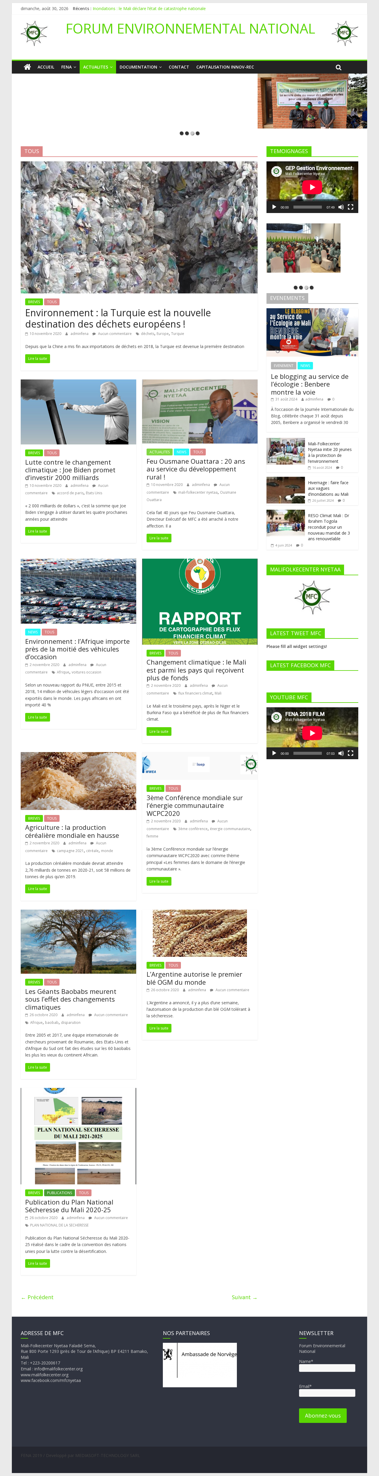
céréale (92, 850)
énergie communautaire (230, 828)
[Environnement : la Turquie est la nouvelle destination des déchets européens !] (139, 165)
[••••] (189, 100)
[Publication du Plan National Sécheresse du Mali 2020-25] (78, 1091)
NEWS (181, 452)
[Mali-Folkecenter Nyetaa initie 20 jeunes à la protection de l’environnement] (285, 441)
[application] (312, 187)
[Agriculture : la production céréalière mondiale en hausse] (78, 755)
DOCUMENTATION (138, 67)
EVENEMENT (283, 365)
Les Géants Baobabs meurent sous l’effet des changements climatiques (70, 999)
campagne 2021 (70, 850)
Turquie (177, 333)
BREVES (34, 301)
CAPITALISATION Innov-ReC (225, 67)
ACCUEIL (46, 67)
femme (152, 836)
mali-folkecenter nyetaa (198, 492)
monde (107, 850)
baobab (52, 1022)
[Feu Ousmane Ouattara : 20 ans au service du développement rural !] (200, 383)
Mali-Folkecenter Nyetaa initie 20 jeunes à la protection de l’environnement (330, 452)
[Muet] (341, 207)
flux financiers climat (195, 693)
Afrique (63, 672)
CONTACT (179, 67)
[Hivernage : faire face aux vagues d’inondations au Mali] (285, 480)
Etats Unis (94, 492)
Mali (218, 693)
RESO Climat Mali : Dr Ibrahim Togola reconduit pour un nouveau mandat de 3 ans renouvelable (329, 527)
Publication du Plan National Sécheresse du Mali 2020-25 (69, 1205)
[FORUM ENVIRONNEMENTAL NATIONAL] (27, 67)
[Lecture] (274, 207)
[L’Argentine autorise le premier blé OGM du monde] (200, 913)
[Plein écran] (351, 207)
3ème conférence (193, 828)
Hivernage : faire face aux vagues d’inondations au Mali (328, 488)
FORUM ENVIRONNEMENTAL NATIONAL (190, 28)
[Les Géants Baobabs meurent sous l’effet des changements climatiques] (78, 913)
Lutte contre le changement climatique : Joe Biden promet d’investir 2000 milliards (70, 469)
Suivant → (245, 1297)
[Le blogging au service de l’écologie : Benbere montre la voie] (312, 311)
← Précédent (37, 1297)
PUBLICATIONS (59, 1192)
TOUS (52, 301)
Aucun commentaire (114, 333)
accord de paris (70, 492)
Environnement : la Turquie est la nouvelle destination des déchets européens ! (118, 318)
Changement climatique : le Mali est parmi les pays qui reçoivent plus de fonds (196, 669)
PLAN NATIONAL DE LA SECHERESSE (59, 1225)
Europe (163, 333)
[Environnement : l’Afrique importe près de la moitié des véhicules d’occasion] (78, 562)
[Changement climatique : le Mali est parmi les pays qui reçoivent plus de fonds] (200, 562)
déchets (147, 333)
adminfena (79, 333)
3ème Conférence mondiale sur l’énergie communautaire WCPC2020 (195, 805)
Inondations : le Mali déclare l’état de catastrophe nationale (149, 8)
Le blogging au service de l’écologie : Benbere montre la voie (310, 384)
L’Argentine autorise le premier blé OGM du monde (194, 978)
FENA (66, 67)
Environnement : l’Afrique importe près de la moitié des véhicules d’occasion (77, 649)
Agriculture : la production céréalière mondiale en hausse (72, 831)
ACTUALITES (95, 67)
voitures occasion (86, 672)
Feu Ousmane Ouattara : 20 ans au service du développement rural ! (196, 469)
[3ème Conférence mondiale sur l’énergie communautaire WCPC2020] (200, 755)
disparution (71, 1022)
